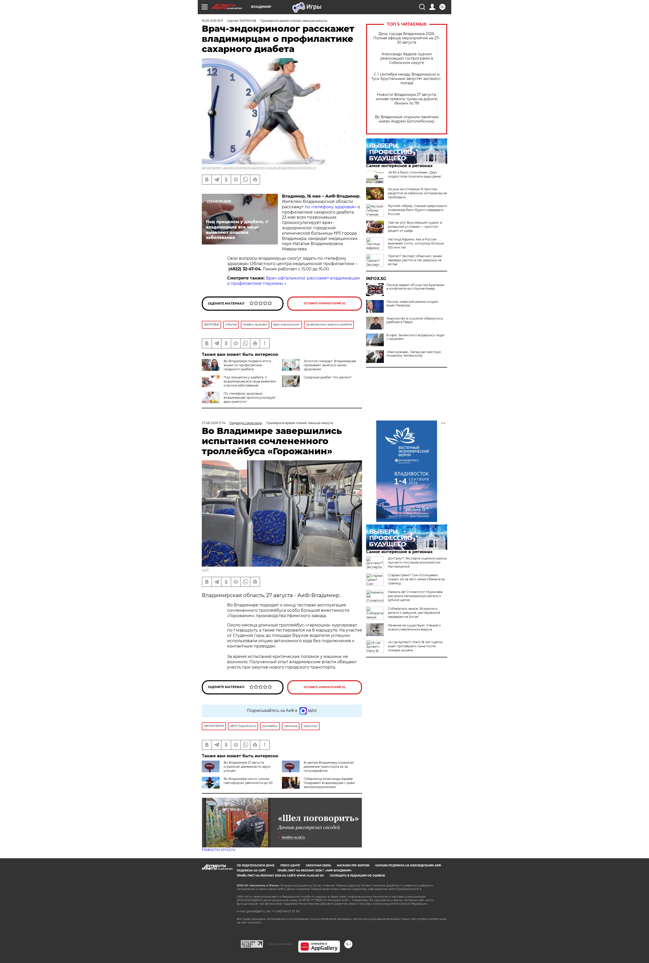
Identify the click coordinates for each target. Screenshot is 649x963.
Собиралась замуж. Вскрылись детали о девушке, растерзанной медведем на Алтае (414, 613)
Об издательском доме (256, 865)
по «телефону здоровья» (330, 206)
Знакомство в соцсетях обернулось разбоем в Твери (414, 320)
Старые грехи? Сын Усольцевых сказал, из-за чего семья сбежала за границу (416, 579)
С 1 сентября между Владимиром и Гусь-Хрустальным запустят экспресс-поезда (407, 78)
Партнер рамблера (280, 944)
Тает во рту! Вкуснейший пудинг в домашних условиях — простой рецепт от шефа (415, 227)
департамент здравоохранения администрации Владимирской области (259, 167)
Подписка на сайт (251, 870)
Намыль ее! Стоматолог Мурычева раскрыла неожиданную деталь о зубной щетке (415, 596)
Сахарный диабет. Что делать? (328, 377)
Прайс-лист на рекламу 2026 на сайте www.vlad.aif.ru (280, 875)
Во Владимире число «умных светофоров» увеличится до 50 (248, 781)
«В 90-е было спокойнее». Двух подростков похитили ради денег (414, 174)
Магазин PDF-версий (353, 865)
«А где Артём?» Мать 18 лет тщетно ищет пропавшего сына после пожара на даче (415, 646)
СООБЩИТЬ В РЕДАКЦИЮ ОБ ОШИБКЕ (357, 875)
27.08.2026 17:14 (213, 423)
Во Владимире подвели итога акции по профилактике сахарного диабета (247, 365)
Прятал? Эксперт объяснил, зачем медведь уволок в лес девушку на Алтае (415, 260)
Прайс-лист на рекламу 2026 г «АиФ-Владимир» (314, 870)
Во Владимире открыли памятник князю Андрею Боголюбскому (407, 119)
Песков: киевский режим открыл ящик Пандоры (412, 303)
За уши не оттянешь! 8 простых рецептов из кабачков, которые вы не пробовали (417, 193)
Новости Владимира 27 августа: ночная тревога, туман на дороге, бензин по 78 (407, 99)
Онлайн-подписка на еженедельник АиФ (408, 865)
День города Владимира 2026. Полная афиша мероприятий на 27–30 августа (406, 38)
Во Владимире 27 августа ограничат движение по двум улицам (247, 767)
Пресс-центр (290, 865)
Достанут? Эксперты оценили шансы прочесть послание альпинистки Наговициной (417, 562)
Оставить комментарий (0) (325, 303)
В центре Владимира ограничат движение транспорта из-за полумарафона (329, 767)
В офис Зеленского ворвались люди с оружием (415, 337)
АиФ (205, 570)
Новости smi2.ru (219, 849)
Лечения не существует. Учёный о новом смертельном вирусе (414, 627)
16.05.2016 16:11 (212, 21)
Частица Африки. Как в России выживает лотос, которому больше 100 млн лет (416, 243)
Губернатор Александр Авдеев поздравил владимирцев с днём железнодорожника (329, 783)
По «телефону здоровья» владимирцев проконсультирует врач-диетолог (250, 398)
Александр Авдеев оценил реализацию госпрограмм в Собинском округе (406, 58)
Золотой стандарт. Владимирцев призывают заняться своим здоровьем (330, 365)
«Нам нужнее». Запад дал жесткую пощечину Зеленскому (413, 353)
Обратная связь (318, 865)
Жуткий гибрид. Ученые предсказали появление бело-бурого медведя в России (417, 210)
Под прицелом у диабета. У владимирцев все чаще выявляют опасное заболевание (250, 381)
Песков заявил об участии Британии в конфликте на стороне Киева (415, 286)
